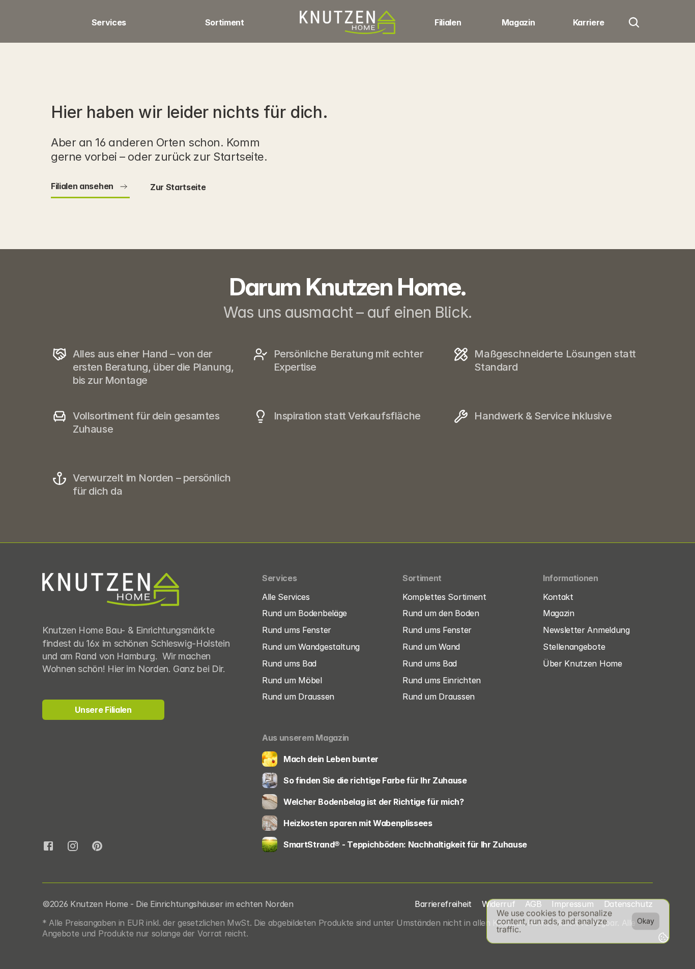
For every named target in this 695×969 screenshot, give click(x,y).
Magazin (558, 613)
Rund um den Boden (440, 613)
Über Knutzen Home (582, 663)
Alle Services (286, 597)
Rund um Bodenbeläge (304, 613)
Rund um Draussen (298, 696)
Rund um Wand (431, 647)
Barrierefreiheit (443, 904)
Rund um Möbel (292, 680)
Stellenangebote (574, 647)
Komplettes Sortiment (444, 597)
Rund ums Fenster (296, 630)
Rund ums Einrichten (442, 680)
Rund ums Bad (289, 663)
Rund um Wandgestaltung (311, 647)
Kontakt (558, 597)
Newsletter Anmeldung (586, 630)
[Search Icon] (634, 22)
